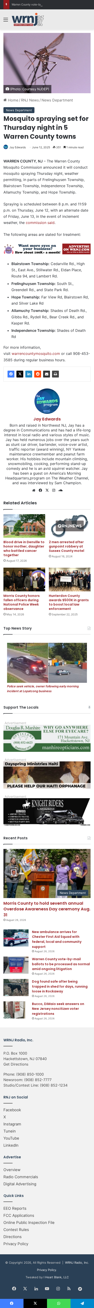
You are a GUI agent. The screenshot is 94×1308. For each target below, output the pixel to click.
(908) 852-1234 (54, 1085)
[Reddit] (37, 374)
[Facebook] (11, 374)
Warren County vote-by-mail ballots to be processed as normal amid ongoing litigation (61, 964)
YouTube (11, 1138)
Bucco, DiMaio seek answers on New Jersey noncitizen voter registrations (58, 1009)
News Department (57, 100)
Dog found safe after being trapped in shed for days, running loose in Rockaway (60, 986)
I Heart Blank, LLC (56, 1277)
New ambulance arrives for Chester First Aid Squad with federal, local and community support (56, 939)
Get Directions (15, 1064)
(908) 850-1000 (30, 1074)
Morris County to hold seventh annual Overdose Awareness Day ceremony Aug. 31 (46, 908)
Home (12, 100)
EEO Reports (14, 1208)
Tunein (9, 1131)
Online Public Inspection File (29, 1222)
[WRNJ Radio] (27, 19)
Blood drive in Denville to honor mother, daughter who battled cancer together (23, 548)
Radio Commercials (20, 1177)
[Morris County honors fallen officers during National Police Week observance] (24, 579)
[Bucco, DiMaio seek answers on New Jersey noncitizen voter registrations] (16, 1009)
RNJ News (30, 100)
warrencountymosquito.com (36, 353)
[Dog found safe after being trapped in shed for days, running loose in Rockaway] (16, 987)
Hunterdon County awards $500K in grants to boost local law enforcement (69, 602)
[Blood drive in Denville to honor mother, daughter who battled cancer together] (24, 526)
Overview (12, 1169)
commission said (40, 222)
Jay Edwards (17, 147)
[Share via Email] (46, 374)
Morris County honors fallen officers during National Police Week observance (21, 602)
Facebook (12, 1110)
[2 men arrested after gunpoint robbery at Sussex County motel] (70, 526)
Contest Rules (16, 1229)
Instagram (12, 1124)
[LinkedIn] (28, 374)
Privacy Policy (15, 1244)
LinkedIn (10, 1145)
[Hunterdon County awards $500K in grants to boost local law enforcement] (70, 579)
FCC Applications (18, 1215)
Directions (12, 1236)
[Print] (55, 374)
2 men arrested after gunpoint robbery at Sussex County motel (66, 546)
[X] (19, 374)
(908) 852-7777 (38, 1079)
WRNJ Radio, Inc (76, 1262)
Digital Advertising (19, 1184)
